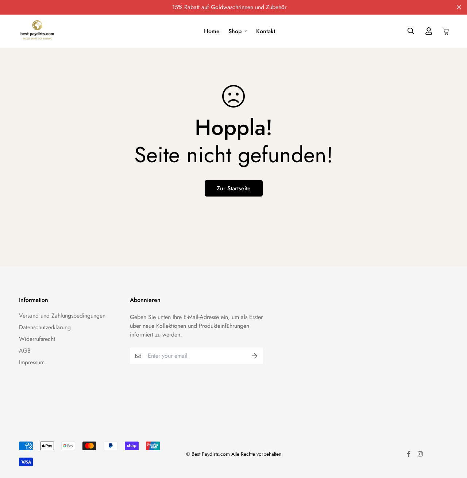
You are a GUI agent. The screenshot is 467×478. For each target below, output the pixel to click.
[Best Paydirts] (37, 31)
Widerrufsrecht (37, 339)
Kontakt (265, 31)
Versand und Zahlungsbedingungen (62, 315)
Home (212, 31)
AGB (25, 350)
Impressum (32, 362)
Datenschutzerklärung (45, 327)
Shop (235, 31)
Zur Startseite (234, 188)
